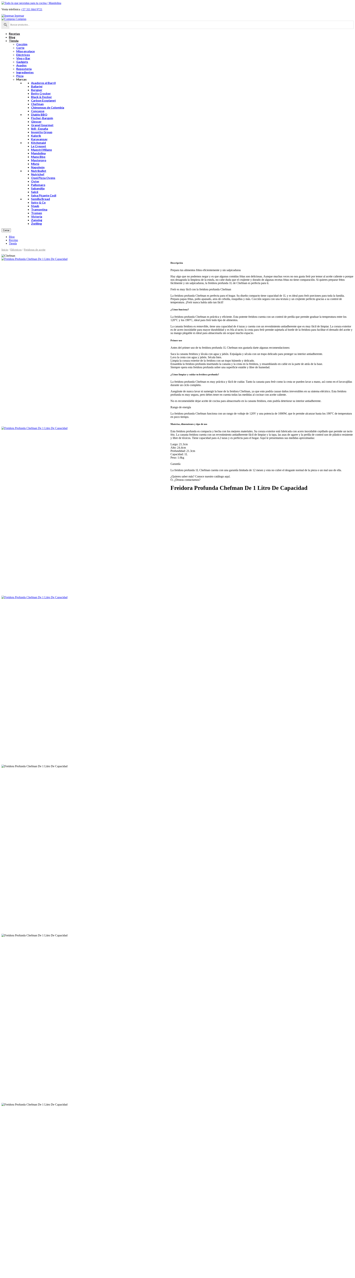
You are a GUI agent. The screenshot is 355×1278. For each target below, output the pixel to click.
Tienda (13, 243)
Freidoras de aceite (34, 249)
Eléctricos (16, 249)
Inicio (4, 249)
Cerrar (6, 230)
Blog (12, 236)
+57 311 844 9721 (31, 9)
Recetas (13, 240)
